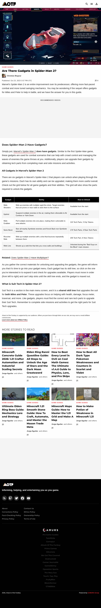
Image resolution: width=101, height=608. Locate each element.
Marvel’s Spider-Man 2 (25, 151)
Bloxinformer (50, 583)
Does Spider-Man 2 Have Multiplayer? (30, 257)
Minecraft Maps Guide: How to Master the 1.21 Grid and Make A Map (62, 413)
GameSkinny (50, 566)
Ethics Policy (29, 512)
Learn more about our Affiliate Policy (15, 320)
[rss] (4, 498)
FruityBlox (50, 579)
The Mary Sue (50, 573)
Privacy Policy (8, 519)
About (5, 508)
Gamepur (50, 541)
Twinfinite (50, 538)
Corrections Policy (10, 512)
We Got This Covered (50, 555)
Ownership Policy (32, 515)
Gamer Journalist (50, 562)
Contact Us (29, 508)
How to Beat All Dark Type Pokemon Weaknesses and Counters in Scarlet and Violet (87, 362)
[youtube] (28, 498)
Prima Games (50, 548)
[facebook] (22, 498)
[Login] (96, 3)
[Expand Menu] (91, 3)
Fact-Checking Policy (11, 515)
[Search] (86, 3)
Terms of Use (29, 519)
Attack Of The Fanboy (50, 545)
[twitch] (10, 498)
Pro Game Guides (50, 535)
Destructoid (50, 559)
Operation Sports (50, 569)
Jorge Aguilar (7, 373)
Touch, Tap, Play (50, 576)
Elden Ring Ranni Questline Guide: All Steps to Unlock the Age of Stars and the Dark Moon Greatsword (38, 362)
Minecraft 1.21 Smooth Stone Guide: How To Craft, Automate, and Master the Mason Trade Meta (38, 416)
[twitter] (16, 498)
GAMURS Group (93, 593)
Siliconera (50, 552)
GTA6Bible (50, 586)
